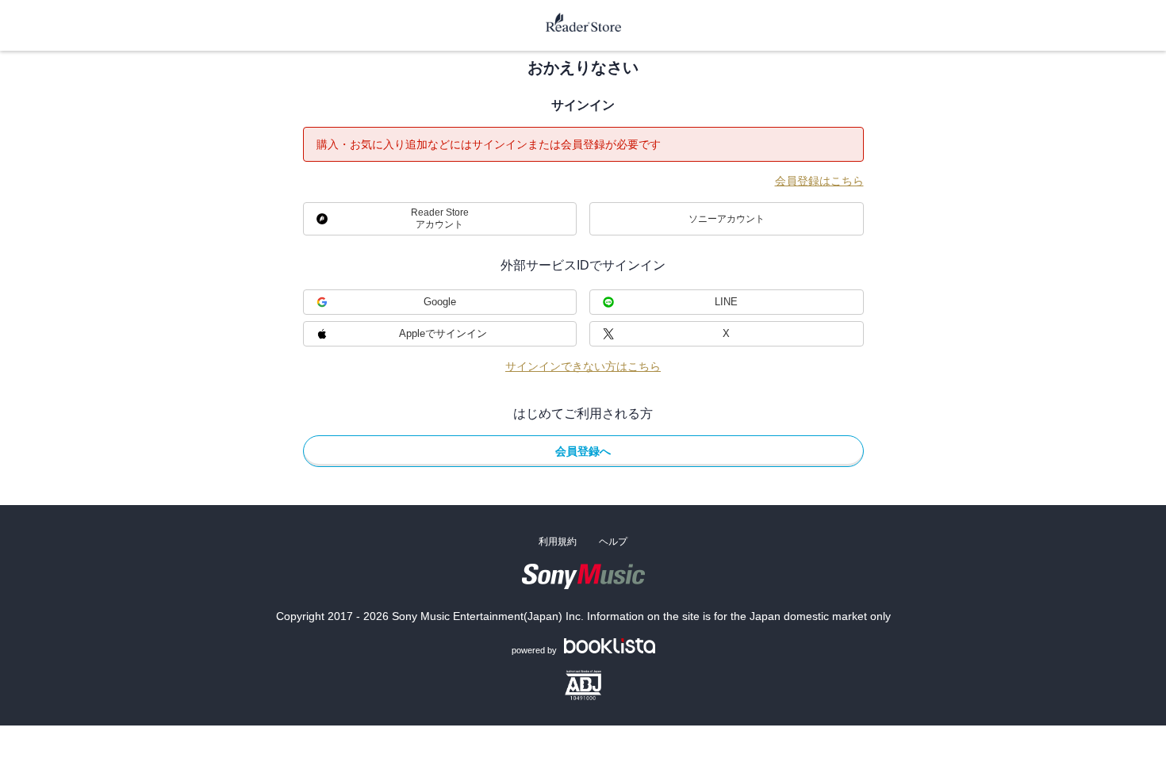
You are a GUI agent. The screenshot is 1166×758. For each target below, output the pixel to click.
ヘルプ (613, 541)
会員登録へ (583, 451)
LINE (726, 302)
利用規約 (558, 541)
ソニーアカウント (726, 218)
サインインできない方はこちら (583, 366)
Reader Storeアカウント (440, 218)
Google (440, 302)
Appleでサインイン (443, 333)
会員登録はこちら (819, 180)
